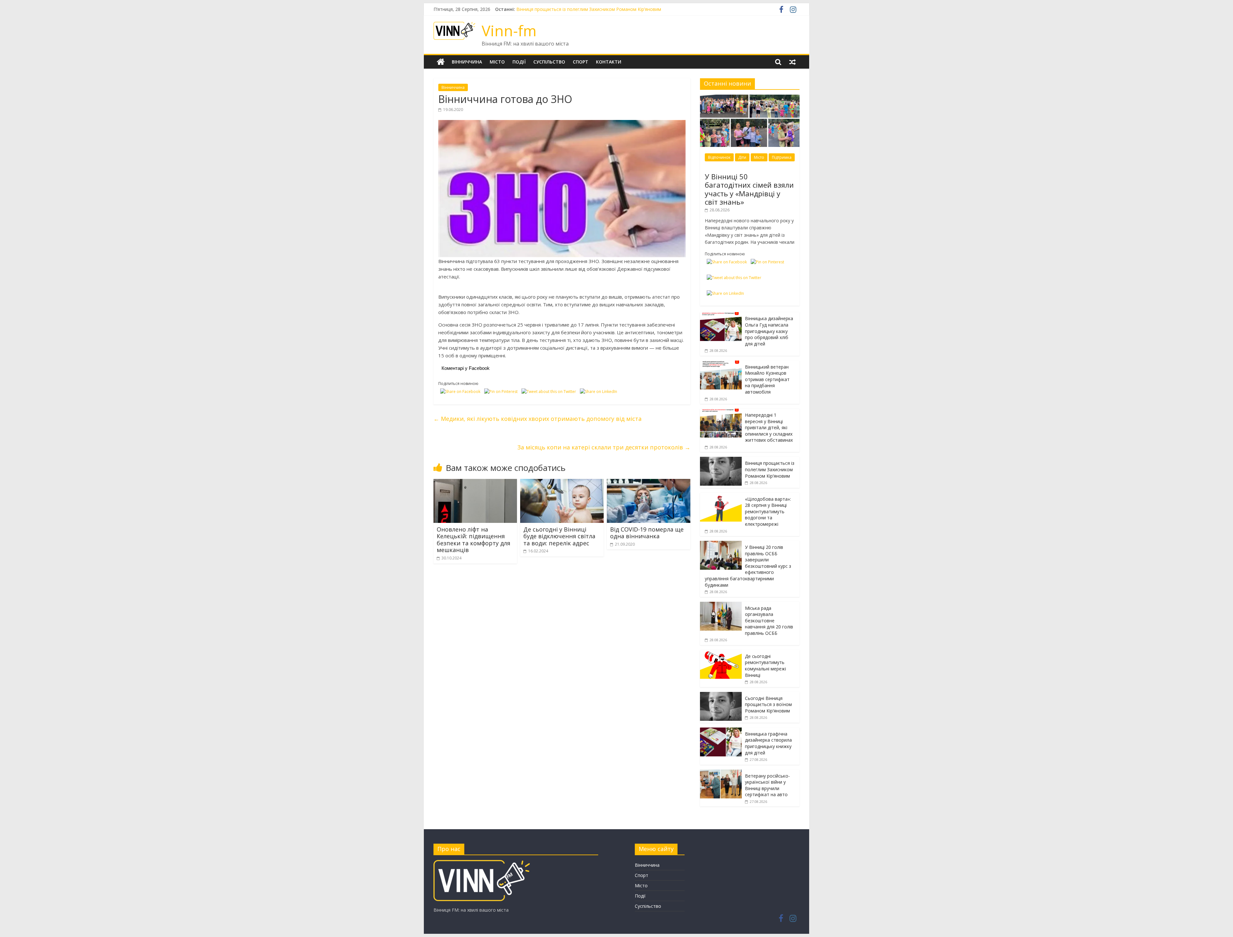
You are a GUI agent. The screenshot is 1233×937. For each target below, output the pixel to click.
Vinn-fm (509, 30)
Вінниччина (467, 62)
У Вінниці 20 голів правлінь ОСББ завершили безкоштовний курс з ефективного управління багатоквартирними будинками (748, 566)
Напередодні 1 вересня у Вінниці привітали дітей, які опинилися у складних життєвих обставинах (622, 9)
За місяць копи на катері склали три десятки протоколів (603, 447)
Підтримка (781, 157)
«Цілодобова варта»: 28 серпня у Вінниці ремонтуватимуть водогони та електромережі (768, 511)
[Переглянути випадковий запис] (792, 62)
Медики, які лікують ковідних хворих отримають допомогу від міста (537, 418)
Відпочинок (719, 157)
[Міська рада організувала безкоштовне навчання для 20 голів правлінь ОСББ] (721, 605)
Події (519, 62)
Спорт (580, 62)
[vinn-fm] (481, 863)
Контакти (608, 62)
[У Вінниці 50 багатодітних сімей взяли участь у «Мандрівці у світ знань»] (750, 98)
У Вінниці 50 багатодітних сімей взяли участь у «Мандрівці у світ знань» (749, 189)
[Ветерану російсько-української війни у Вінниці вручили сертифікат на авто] (721, 773)
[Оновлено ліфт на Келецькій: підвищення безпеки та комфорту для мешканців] (475, 482)
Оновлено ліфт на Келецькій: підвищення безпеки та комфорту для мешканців (473, 539)
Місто (497, 62)
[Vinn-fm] (440, 62)
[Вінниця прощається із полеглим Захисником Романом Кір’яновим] (721, 460)
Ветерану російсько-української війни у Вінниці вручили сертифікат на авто (767, 785)
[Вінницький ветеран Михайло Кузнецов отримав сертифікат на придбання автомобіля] (721, 364)
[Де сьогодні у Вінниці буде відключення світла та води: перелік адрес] (562, 482)
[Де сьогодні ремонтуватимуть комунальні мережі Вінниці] (721, 653)
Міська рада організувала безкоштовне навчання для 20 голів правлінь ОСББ (769, 620)
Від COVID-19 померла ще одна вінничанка (647, 532)
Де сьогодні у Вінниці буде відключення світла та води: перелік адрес (559, 536)
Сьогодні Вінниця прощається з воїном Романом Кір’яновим (768, 704)
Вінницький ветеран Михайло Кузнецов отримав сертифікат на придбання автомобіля (767, 379)
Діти (742, 157)
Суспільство (549, 62)
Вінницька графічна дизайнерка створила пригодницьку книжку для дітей (768, 743)
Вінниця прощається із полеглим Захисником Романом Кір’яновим (769, 469)
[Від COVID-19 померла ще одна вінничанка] (648, 482)
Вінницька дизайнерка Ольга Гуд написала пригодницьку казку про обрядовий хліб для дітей (769, 330)
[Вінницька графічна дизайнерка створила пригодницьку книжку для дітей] (721, 731)
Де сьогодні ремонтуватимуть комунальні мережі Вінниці (765, 665)
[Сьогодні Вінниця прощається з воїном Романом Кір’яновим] (721, 695)
